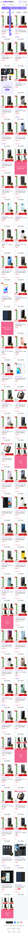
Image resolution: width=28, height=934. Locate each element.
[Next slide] (12, 21)
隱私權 (14, 931)
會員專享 (9, 29)
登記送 (9, 11)
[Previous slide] (2, 21)
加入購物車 (8, 39)
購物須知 (18, 928)
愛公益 (9, 32)
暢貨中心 (9, 13)
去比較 (7, 89)
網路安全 (9, 931)
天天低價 (9, 19)
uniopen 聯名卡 (15, 8)
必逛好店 (9, 24)
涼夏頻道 (9, 21)
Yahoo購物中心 (8, 2)
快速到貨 (9, 16)
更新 (23, 925)
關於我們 (13, 928)
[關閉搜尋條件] (8, 4)
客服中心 (8, 928)
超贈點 (24, 8)
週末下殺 (9, 27)
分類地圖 (18, 931)
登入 (20, 1)
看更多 (9, 34)
